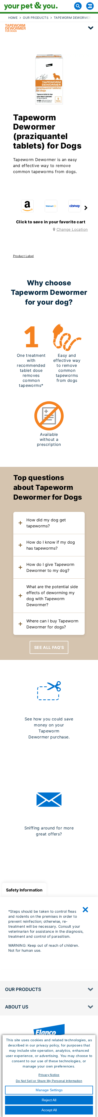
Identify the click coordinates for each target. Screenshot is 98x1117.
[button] (85, 208)
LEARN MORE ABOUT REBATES (49, 755)
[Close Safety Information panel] (85, 909)
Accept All (49, 1110)
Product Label (23, 256)
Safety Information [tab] (24, 889)
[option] (27, 207)
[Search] (78, 6)
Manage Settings (49, 1090)
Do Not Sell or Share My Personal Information (49, 1081)
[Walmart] (51, 206)
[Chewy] (74, 206)
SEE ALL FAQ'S (49, 647)
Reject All (49, 1100)
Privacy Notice (49, 1075)
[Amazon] (27, 206)
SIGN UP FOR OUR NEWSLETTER (48, 852)
